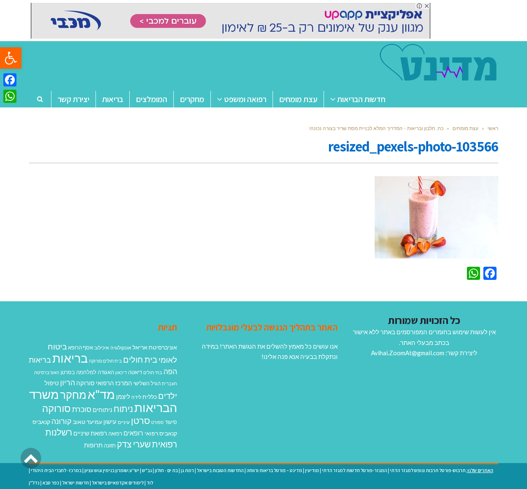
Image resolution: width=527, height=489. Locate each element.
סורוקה (56, 408)
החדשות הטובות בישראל (220, 470)
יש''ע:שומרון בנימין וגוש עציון (111, 470)
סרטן (140, 420)
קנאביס (41, 421)
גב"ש (147, 470)
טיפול (51, 383)
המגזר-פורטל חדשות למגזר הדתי (354, 470)
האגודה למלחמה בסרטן (87, 372)
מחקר (73, 394)
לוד (150, 483)
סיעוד (171, 422)
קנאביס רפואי (161, 433)
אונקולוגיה (120, 347)
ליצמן (123, 396)
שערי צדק (134, 444)
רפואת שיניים (90, 433)
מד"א (101, 394)
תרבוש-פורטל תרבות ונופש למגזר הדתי (428, 470)
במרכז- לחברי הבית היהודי (56, 470)
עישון (110, 421)
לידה (136, 397)
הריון (67, 382)
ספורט (157, 422)
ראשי (492, 128)
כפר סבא (50, 483)
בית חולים (140, 359)
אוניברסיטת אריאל (155, 347)
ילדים (167, 396)
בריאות (70, 358)
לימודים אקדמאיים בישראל (118, 483)
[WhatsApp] (10, 96)
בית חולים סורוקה (105, 360)
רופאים (133, 433)
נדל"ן (34, 483)
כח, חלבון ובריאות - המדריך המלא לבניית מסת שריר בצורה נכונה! (376, 128)
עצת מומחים (465, 128)
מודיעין (312, 470)
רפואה (115, 434)
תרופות (93, 445)
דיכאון (121, 372)
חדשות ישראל (75, 483)
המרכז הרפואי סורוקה (104, 383)
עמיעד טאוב (87, 421)
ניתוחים (102, 409)
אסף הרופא (80, 348)
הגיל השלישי (147, 383)
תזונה (110, 445)
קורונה (61, 421)
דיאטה (135, 372)
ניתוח (123, 409)
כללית (149, 396)
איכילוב (101, 347)
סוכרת (81, 409)
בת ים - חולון (166, 470)
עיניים (124, 422)
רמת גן (187, 470)
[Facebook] (10, 80)
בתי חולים (152, 372)
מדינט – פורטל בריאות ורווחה (274, 470)
